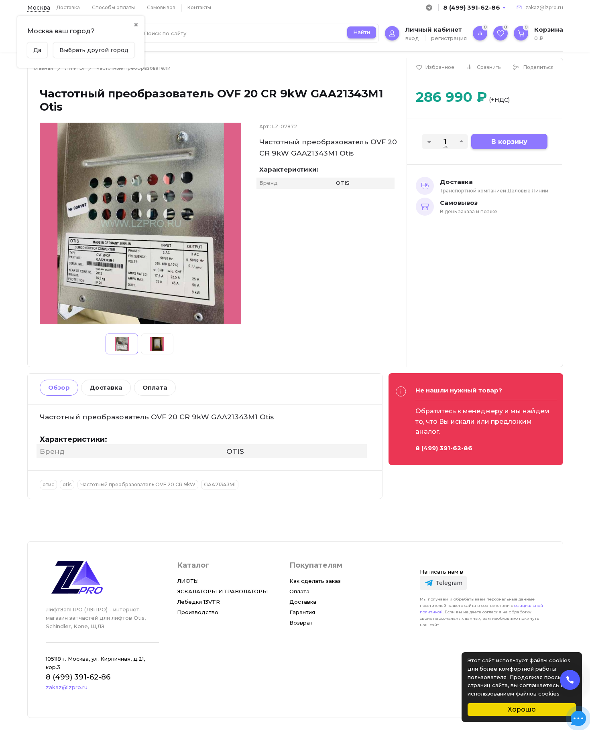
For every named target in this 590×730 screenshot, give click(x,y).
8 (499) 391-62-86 (471, 7)
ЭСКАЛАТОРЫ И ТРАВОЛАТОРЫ (222, 591)
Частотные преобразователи (133, 68)
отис (48, 484)
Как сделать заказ (315, 581)
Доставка (68, 7)
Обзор (59, 387)
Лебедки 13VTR (198, 602)
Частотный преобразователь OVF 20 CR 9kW (137, 484)
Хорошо (522, 709)
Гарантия (302, 612)
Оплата (154, 387)
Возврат (301, 622)
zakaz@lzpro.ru (544, 7)
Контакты (199, 7)
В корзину (509, 142)
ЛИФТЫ (74, 68)
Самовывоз (161, 7)
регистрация (449, 38)
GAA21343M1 (220, 484)
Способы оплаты (113, 7)
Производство (197, 612)
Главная (43, 68)
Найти (361, 32)
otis (67, 484)
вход (412, 38)
